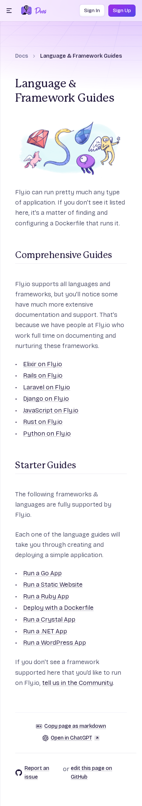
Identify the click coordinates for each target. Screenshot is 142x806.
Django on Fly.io (46, 399)
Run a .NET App (45, 631)
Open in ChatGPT (71, 738)
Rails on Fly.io (42, 375)
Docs (21, 56)
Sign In (92, 11)
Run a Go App (42, 573)
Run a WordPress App (54, 643)
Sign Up (122, 11)
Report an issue (37, 772)
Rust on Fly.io (42, 422)
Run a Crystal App (49, 619)
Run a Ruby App (46, 596)
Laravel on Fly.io (46, 387)
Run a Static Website (53, 585)
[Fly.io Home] (26, 10)
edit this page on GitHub (91, 772)
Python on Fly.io (47, 434)
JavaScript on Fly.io (50, 410)
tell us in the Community (77, 683)
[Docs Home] (39, 10)
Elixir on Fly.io (42, 364)
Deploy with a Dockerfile (58, 608)
